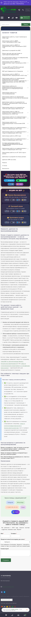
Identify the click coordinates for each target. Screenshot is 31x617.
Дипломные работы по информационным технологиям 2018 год (13, 123)
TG (7, 200)
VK (11, 184)
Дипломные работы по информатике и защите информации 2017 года (14, 128)
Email (23, 507)
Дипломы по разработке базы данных (14, 156)
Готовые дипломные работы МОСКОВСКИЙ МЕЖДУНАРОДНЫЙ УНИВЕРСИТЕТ (12, 144)
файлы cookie (14, 609)
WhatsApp (21, 180)
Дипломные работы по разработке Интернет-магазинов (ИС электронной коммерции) (14, 103)
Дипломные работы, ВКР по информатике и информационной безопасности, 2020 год (12, 113)
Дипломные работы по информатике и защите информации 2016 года (14, 132)
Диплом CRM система (9, 159)
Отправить (6, 560)
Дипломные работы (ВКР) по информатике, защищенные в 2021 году (14, 74)
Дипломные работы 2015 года (11, 136)
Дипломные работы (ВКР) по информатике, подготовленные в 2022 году (14, 63)
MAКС (15, 512)
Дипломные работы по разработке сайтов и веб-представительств (13, 108)
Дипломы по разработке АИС (11, 50)
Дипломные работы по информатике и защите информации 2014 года (14, 139)
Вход (27, 10)
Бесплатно (5, 168)
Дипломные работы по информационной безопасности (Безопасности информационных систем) (12, 87)
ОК (27, 609)
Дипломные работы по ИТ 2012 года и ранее (14, 153)
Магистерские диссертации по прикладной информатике (12, 54)
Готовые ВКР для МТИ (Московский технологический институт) (13, 67)
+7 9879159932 (6, 576)
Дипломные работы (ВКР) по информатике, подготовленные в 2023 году (14, 46)
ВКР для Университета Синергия (12, 71)
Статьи (4, 165)
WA (12, 200)
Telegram (9, 180)
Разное (4, 162)
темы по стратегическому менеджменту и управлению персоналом (15, 366)
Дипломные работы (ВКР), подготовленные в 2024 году (11, 41)
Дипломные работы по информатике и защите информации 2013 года (14, 149)
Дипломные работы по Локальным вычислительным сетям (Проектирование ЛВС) (15, 98)
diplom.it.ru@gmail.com (8, 586)
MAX (19, 184)
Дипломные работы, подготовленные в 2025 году (14, 37)
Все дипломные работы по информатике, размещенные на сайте (15, 58)
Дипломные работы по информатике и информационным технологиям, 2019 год (14, 118)
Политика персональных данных (8, 603)
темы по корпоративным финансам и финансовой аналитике (14, 426)
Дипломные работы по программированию (9, 93)
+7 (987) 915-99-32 (12, 507)
